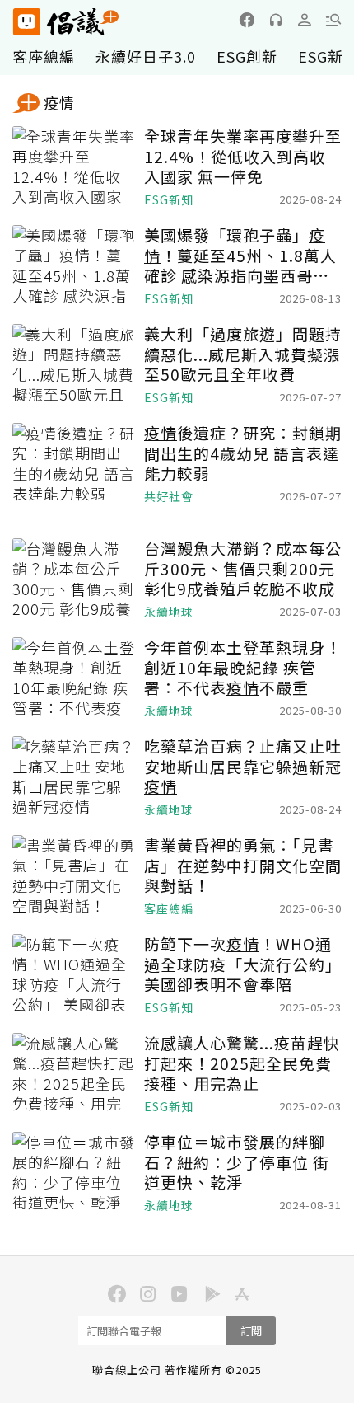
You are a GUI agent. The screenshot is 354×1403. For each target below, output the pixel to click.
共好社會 (168, 496)
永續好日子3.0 (145, 56)
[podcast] (276, 20)
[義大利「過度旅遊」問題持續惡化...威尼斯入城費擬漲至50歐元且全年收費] (74, 365)
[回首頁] (65, 21)
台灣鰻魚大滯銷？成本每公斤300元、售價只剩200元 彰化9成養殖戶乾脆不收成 (243, 568)
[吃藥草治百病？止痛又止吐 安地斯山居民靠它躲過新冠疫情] (74, 777)
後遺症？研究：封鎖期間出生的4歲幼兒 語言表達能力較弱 (243, 453)
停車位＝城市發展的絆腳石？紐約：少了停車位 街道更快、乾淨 (236, 1162)
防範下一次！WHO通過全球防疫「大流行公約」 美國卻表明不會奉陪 (243, 964)
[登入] (304, 20)
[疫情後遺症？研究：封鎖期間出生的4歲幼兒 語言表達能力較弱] (74, 464)
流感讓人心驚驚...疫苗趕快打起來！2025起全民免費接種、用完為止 (242, 1063)
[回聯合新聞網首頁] (26, 21)
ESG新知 (168, 200)
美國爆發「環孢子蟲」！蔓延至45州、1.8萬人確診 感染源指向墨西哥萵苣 (240, 255)
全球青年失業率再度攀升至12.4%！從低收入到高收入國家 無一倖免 (243, 156)
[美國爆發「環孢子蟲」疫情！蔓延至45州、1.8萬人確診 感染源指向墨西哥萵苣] (74, 266)
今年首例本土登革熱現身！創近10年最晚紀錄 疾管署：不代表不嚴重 (243, 667)
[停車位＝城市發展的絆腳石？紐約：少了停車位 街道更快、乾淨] (74, 1173)
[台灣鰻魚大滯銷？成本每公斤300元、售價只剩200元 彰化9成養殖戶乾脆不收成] (74, 579)
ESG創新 (247, 56)
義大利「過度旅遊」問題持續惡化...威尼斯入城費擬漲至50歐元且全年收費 (243, 354)
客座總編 (43, 56)
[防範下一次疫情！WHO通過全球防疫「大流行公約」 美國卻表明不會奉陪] (74, 975)
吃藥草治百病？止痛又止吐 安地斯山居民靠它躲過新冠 (243, 766)
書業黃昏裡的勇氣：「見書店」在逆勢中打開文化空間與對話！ (243, 865)
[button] (333, 20)
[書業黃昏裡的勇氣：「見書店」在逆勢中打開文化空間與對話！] (74, 876)
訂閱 (251, 1331)
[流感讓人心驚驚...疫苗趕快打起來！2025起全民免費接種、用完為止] (74, 1074)
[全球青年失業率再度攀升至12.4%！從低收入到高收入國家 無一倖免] (74, 167)
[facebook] (247, 20)
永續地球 (168, 612)
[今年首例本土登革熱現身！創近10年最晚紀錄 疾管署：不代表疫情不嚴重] (74, 678)
